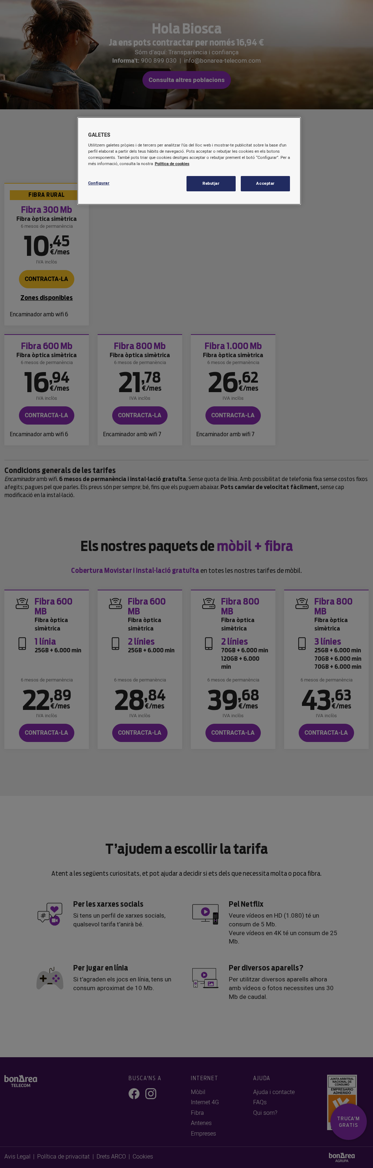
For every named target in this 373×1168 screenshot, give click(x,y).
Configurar (99, 183)
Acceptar (265, 183)
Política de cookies (172, 164)
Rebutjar (211, 183)
